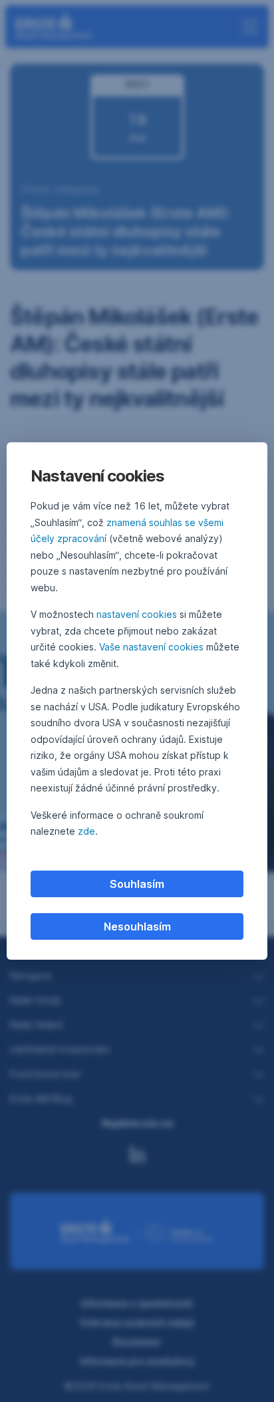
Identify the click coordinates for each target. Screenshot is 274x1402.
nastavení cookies (136, 614)
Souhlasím (137, 884)
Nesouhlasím (137, 926)
